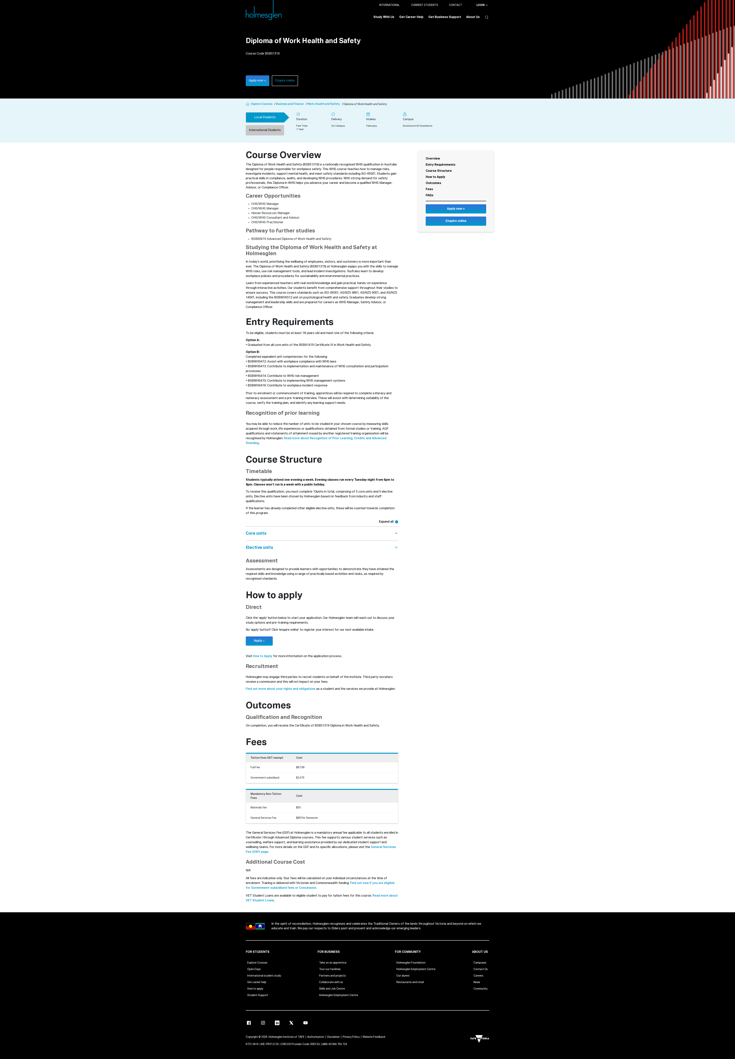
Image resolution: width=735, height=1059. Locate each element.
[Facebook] (249, 1023)
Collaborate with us (331, 982)
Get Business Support (444, 17)
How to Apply (262, 656)
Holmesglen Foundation (410, 962)
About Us (473, 17)
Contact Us (481, 969)
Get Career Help (411, 17)
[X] (291, 1023)
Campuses (480, 962)
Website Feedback (374, 1037)
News (477, 982)
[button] (485, 17)
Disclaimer (333, 1037)
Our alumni (402, 975)
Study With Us (383, 17)
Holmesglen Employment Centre (338, 995)
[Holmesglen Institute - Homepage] (248, 104)
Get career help (256, 982)
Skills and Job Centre (332, 988)
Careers (478, 975)
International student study (264, 975)
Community (481, 988)
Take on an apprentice (332, 962)
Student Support (257, 995)
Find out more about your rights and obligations (280, 689)
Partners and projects (332, 975)
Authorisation (315, 1037)
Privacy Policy (351, 1037)
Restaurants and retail (410, 982)
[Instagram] (263, 1023)
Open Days (254, 969)
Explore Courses (257, 962)
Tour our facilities (330, 969)
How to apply (255, 988)
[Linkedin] (277, 1023)
